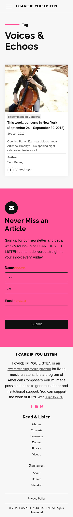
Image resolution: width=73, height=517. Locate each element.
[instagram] (36, 406)
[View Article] (36, 120)
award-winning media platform (29, 369)
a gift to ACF (54, 397)
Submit (36, 324)
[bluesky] (41, 406)
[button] (9, 6)
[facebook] (31, 406)
